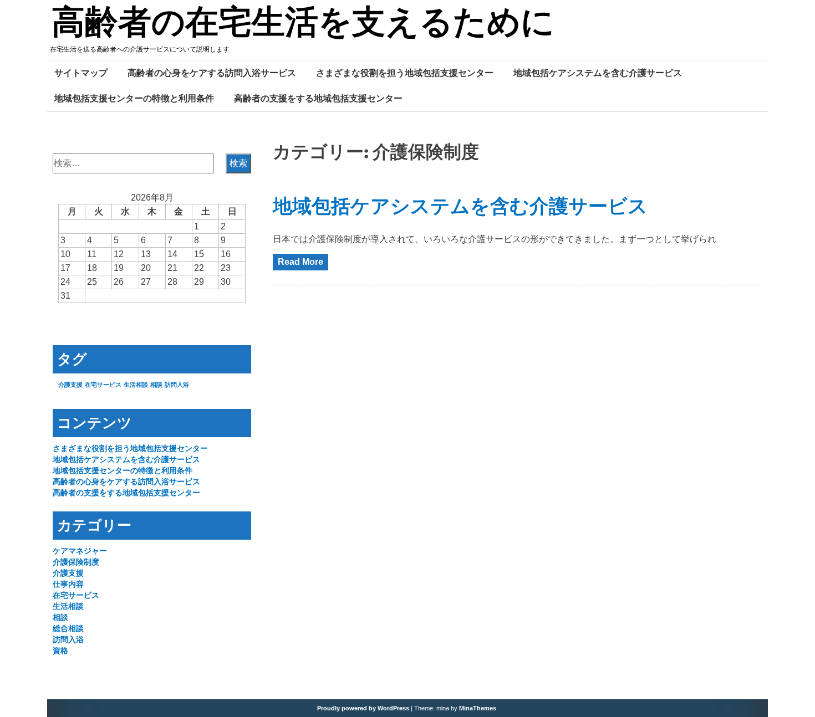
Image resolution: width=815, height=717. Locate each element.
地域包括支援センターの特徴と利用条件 (134, 98)
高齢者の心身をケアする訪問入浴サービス (212, 72)
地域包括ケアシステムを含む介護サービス (597, 72)
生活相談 (136, 384)
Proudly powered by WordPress (363, 708)
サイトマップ (81, 72)
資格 (60, 650)
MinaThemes (477, 708)
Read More (300, 262)
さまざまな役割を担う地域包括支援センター (404, 72)
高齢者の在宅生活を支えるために (303, 24)
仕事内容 (68, 584)
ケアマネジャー (80, 550)
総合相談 (68, 628)
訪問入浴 (177, 384)
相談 (156, 384)
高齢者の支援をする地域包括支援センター (318, 98)
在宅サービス (103, 384)
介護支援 (70, 384)
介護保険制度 (76, 561)
